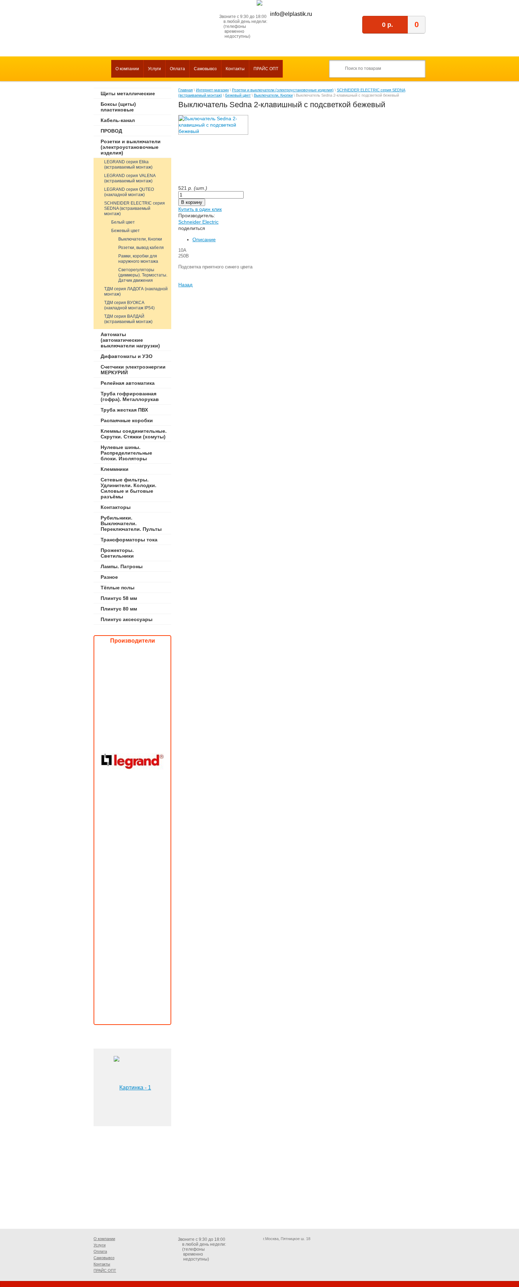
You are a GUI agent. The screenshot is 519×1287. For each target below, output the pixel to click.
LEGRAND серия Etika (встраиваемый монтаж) (128, 164)
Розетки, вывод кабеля (141, 247)
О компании (127, 68)
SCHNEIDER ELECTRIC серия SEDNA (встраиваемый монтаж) (134, 208)
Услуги (154, 68)
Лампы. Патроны (122, 566)
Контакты (235, 68)
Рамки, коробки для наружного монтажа (138, 259)
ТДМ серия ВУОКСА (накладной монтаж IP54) (129, 305)
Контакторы (116, 507)
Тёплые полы (118, 587)
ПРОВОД (111, 131)
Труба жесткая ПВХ (124, 410)
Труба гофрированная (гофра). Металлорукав (130, 396)
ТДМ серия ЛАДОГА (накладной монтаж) (136, 291)
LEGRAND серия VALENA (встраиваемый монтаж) (130, 178)
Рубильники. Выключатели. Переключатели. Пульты (131, 523)
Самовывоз (205, 68)
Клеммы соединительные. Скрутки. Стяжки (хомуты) (134, 433)
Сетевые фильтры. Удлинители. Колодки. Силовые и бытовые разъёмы (128, 488)
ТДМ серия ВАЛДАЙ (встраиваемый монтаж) (128, 319)
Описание (204, 239)
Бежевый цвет (125, 230)
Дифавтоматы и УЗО (127, 356)
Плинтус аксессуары (127, 619)
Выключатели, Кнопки (140, 239)
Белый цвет (123, 222)
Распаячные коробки (127, 420)
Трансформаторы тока (129, 539)
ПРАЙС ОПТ (265, 68)
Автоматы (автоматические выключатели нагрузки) (130, 340)
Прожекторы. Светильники (117, 553)
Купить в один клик (200, 209)
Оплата (177, 68)
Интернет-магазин (212, 90)
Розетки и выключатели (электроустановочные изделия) (131, 147)
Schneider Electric (198, 222)
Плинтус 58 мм (119, 598)
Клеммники (115, 469)
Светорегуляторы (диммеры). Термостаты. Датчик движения (142, 275)
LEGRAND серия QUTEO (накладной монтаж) (129, 192)
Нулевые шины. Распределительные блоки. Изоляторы (126, 452)
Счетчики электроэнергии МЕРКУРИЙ (133, 369)
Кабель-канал (118, 120)
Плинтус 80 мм (119, 609)
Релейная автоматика (128, 383)
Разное (109, 577)
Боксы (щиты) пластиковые (118, 107)
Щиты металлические (128, 93)
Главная (185, 90)
